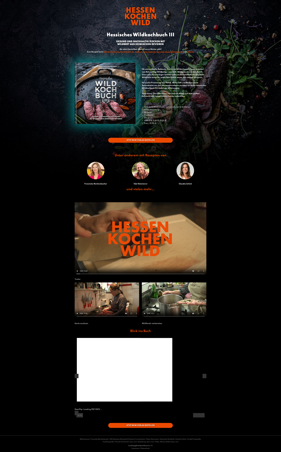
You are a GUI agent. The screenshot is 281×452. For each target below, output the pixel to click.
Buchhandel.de (127, 52)
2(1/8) (79, 415)
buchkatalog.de (175, 52)
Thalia (190, 52)
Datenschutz (145, 448)
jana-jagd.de (149, 52)
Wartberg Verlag (111, 52)
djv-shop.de (162, 52)
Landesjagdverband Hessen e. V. (140, 445)
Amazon (138, 52)
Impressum (135, 448)
